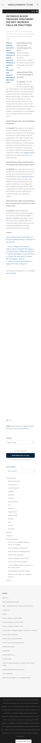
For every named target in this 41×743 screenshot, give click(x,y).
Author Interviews (26, 31)
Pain (9, 522)
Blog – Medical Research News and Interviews (17, 606)
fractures (31, 111)
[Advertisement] (20, 347)
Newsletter (6, 651)
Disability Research (12, 36)
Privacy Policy (6, 659)
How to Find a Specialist (16, 555)
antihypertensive (29, 153)
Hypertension (12, 512)
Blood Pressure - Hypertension (16, 34)
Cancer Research (13, 488)
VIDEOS (8, 580)
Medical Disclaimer (8, 647)
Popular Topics (11, 478)
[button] (33, 11)
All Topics (11, 529)
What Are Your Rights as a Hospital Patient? (16, 678)
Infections (11, 508)
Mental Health (12, 515)
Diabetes (31, 34)
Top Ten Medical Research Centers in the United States (18, 664)
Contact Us (9, 536)
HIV (9, 505)
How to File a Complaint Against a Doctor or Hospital (19, 630)
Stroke (10, 525)
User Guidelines (7, 673)
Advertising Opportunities (10, 602)
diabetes (26, 426)
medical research (12, 428)
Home (4, 614)
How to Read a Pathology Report (19, 551)
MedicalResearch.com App (20, 455)
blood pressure (28, 176)
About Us (9, 532)
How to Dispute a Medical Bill (17, 548)
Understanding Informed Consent (19, 571)
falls (32, 426)
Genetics (11, 498)
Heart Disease (13, 502)
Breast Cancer (12, 484)
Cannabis (11, 491)
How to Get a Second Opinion (18, 562)
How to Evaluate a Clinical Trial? (18, 558)
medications (24, 428)
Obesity (10, 519)
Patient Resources (12, 539)
